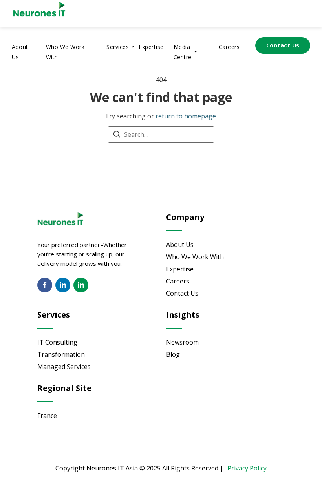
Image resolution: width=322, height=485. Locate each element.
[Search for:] (161, 134)
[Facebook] (44, 285)
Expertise (151, 47)
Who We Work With (65, 52)
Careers (229, 47)
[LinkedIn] (62, 285)
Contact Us (283, 45)
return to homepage (186, 116)
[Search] (116, 135)
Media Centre (183, 52)
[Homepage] (59, 17)
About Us (20, 52)
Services (117, 47)
